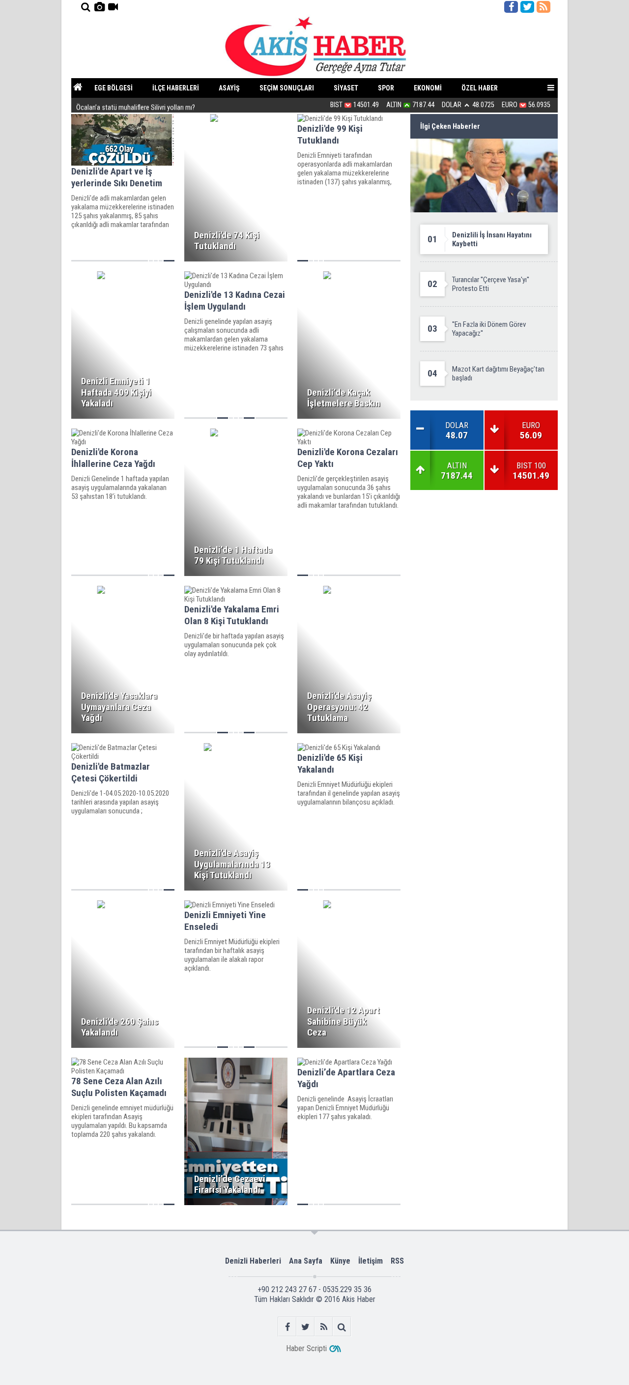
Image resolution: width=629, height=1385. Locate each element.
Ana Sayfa (305, 1261)
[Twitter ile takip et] (527, 7)
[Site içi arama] (85, 7)
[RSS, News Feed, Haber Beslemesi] (543, 7)
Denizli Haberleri (253, 1261)
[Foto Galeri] (99, 7)
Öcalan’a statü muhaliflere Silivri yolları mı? (135, 105)
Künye (340, 1261)
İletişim (370, 1261)
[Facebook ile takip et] (511, 7)
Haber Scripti (306, 1348)
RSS (397, 1261)
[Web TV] (113, 7)
